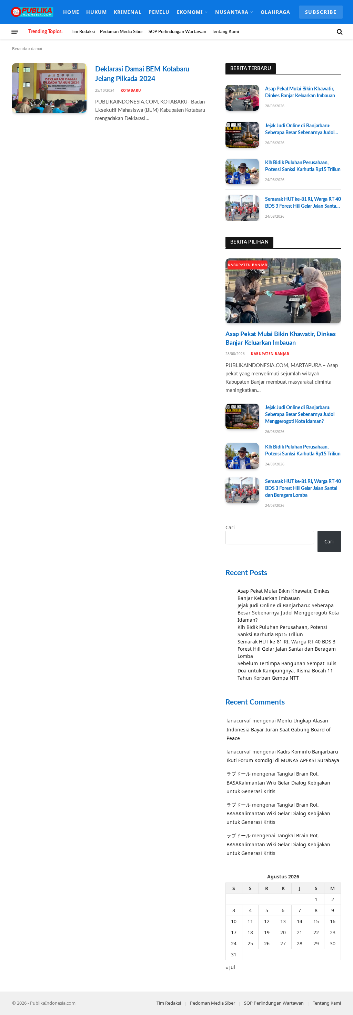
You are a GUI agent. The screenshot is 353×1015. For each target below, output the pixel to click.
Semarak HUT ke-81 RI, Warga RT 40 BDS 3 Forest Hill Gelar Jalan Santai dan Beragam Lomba (303, 203)
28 (299, 943)
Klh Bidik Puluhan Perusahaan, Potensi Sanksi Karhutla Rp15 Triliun (303, 166)
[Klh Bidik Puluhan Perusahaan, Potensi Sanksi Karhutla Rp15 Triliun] (242, 172)
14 (299, 921)
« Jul (230, 967)
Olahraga (276, 12)
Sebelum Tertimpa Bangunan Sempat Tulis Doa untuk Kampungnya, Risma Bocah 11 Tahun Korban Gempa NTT (287, 670)
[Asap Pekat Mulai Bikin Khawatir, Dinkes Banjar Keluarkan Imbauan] (242, 98)
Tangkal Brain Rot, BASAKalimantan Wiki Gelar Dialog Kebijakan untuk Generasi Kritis (278, 782)
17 (233, 932)
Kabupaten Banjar (247, 265)
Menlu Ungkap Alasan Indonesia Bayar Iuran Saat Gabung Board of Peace (278, 729)
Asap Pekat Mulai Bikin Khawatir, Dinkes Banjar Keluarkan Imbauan (300, 92)
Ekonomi (190, 12)
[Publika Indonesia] (32, 12)
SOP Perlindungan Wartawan (177, 32)
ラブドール (238, 773)
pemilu (159, 12)
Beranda (19, 49)
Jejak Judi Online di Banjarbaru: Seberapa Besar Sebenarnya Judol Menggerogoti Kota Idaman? (299, 130)
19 (267, 932)
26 (267, 943)
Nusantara (232, 12)
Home (71, 12)
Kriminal (128, 12)
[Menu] (14, 31)
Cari (230, 527)
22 (316, 932)
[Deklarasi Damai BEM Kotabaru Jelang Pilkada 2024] (49, 88)
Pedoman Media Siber (121, 32)
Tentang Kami (225, 32)
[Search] (339, 31)
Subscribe (321, 12)
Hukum (96, 12)
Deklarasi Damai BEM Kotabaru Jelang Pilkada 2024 (142, 74)
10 (233, 921)
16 (332, 921)
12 (267, 921)
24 (233, 943)
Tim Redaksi (83, 32)
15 (316, 921)
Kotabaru (131, 90)
